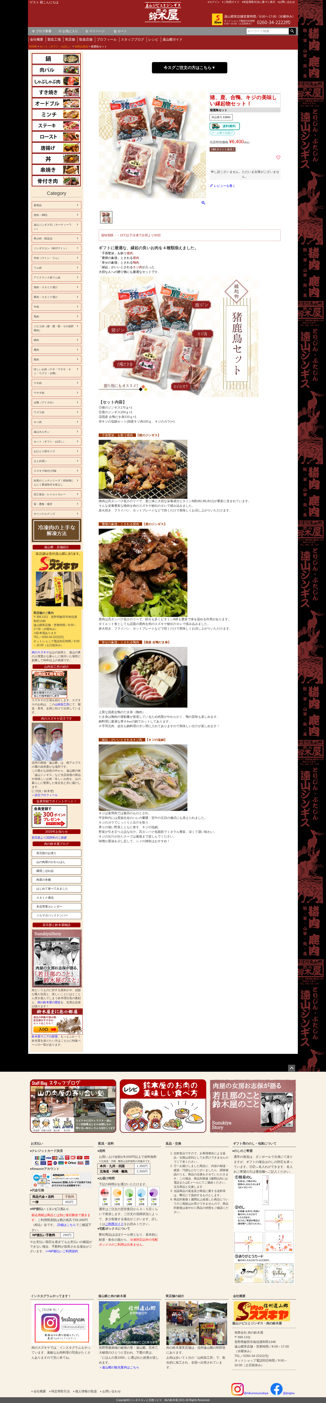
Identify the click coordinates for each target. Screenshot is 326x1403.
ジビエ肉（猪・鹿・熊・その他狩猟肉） (54, 328)
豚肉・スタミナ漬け (46, 297)
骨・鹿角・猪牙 (43, 504)
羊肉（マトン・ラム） (47, 258)
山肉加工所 (62, 704)
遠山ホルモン (42, 431)
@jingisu (289, 1393)
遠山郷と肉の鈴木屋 (112, 1296)
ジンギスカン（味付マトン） (51, 248)
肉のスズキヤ (40, 652)
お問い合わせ (111, 1391)
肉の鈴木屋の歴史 (49, 1002)
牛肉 (36, 306)
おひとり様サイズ (44, 451)
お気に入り (70, 31)
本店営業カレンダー (49, 906)
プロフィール (107, 39)
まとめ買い (40, 461)
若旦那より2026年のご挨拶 (49, 837)
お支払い (37, 1143)
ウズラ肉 (39, 412)
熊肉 (36, 359)
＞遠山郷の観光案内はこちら (119, 1367)
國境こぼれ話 (45, 871)
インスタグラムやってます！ (51, 1296)
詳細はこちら (66, 1225)
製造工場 (54, 39)
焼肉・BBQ (40, 215)
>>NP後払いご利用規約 (61, 1251)
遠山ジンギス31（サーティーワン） (52, 226)
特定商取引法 (60, 1391)
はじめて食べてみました (52, 888)
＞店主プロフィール (45, 795)
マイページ (97, 31)
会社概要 (36, 39)
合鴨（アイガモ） (44, 402)
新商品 (38, 205)
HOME (33, 46)
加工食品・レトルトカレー (50, 494)
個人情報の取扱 (86, 1391)
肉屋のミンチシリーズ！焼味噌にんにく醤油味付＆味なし (54, 482)
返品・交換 (173, 1143)
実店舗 (70, 39)
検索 (292, 31)
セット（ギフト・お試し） (56, 46)
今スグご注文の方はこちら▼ (190, 67)
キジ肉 (38, 422)
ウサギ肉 (39, 392)
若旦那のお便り (46, 853)
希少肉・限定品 (43, 238)
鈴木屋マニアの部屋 (45, 1036)
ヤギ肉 (38, 383)
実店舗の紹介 (175, 1296)
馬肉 (36, 316)
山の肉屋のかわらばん (50, 862)
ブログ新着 (43, 31)
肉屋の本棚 (43, 879)
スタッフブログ (132, 39)
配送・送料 (106, 1143)
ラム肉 (38, 267)
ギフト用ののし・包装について (255, 1143)
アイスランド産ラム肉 (47, 277)
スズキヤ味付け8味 (45, 470)
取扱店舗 (85, 39)
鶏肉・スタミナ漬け (46, 287)
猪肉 (36, 340)
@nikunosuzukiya (256, 1393)
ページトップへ (291, 1068)
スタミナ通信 (45, 897)
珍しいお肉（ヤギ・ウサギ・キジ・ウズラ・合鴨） (52, 371)
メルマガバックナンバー (52, 915)
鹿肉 (36, 349)
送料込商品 (81, 46)
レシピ (153, 39)
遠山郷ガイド (173, 39)
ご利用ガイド (114, 1224)
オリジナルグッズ (44, 513)
